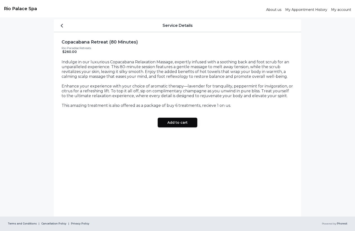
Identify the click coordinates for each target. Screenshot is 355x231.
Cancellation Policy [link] (53, 223)
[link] (133, 9)
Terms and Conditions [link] (22, 223)
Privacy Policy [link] (80, 223)
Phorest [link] (342, 223)
